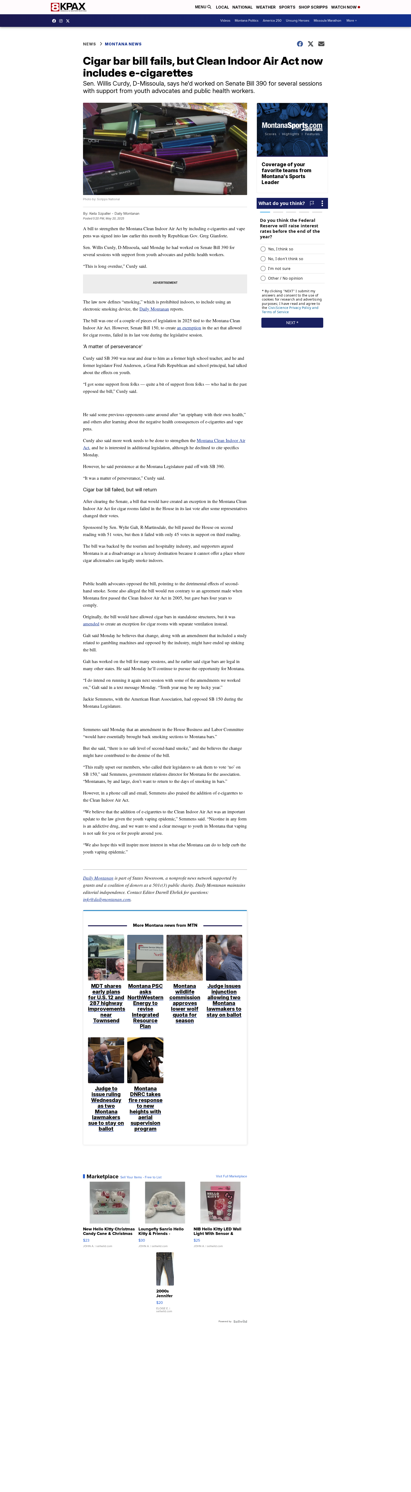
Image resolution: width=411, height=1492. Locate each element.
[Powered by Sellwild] (240, 1321)
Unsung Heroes (297, 20)
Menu (201, 7)
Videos (225, 20)
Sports (287, 7)
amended (91, 624)
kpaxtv (55, 21)
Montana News (123, 44)
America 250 (272, 20)
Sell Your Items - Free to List (140, 1177)
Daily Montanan (154, 309)
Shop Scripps (313, 7)
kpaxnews (69, 21)
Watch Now (344, 7)
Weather (266, 7)
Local (222, 7)
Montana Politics (247, 20)
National (242, 7)
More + (352, 20)
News (89, 44)
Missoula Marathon (327, 20)
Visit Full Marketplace (231, 1176)
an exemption (189, 328)
